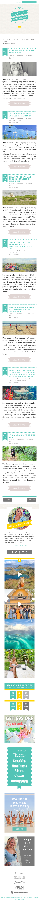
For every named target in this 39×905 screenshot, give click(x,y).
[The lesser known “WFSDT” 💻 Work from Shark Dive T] (19, 663)
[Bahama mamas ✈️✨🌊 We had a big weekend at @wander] (19, 634)
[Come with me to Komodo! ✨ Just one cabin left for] (19, 574)
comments (14, 59)
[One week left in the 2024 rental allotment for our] (19, 604)
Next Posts (29, 500)
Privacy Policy (6, 897)
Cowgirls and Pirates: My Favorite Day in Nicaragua (22, 309)
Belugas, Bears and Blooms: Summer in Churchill (20, 179)
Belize (19, 251)
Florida (28, 379)
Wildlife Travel (15, 120)
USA (10, 380)
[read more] (19, 69)
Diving (28, 118)
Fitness (27, 251)
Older (7, 500)
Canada (20, 55)
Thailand (20, 439)
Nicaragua (21, 313)
